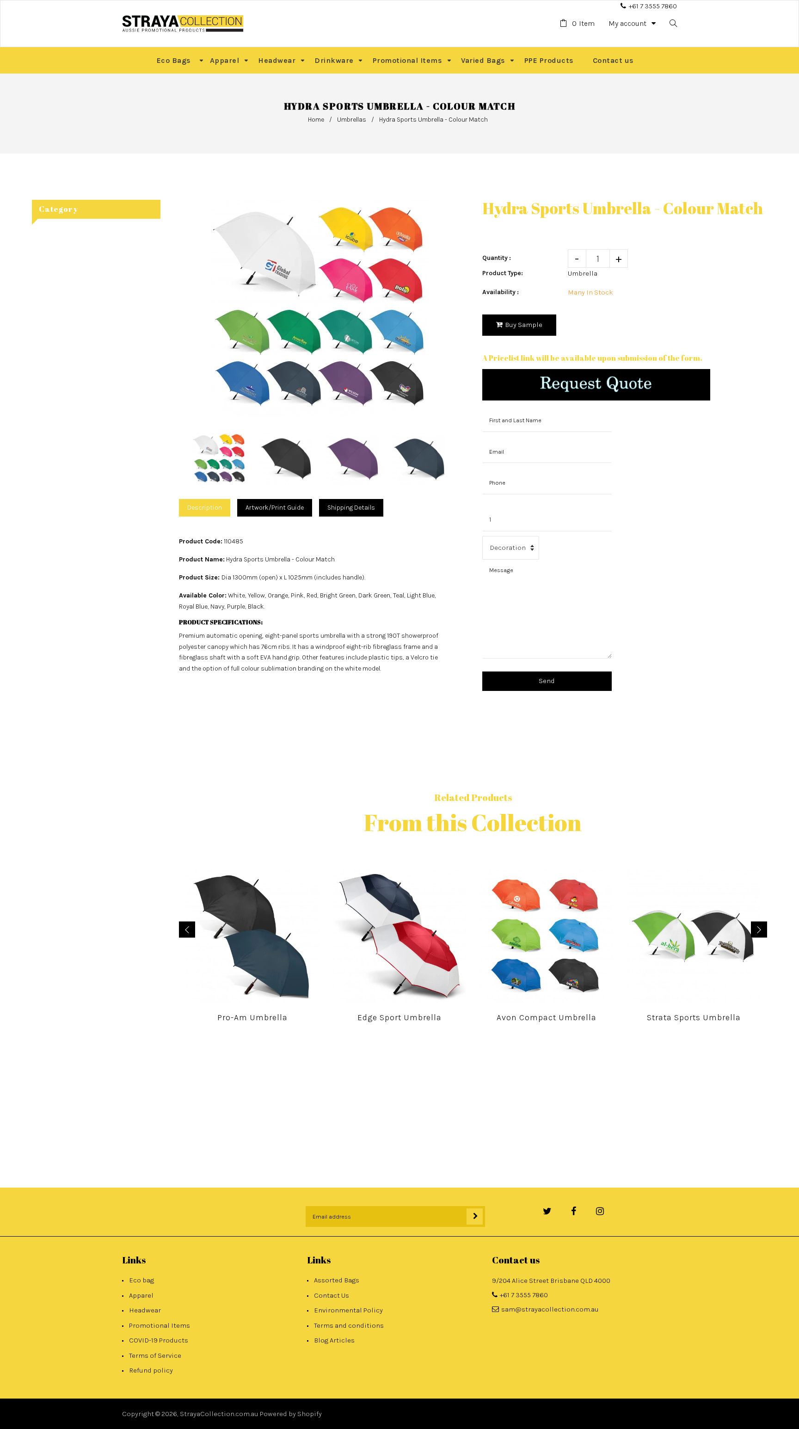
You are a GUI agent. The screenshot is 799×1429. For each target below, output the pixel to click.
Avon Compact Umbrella (546, 1017)
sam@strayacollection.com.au (550, 1309)
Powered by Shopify (291, 1414)
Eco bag (141, 1280)
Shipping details (351, 507)
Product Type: (502, 273)
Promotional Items (159, 1325)
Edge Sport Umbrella (399, 1017)
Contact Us (331, 1295)
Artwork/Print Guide (275, 507)
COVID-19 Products (158, 1340)
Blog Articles (334, 1340)
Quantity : (496, 258)
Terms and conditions (349, 1325)
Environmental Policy (348, 1310)
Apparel (141, 1295)
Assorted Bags (336, 1280)
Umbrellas (351, 119)
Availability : (500, 292)
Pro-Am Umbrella (252, 1017)
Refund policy (151, 1370)
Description (204, 507)
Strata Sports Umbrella (694, 1017)
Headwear (145, 1310)
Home (316, 119)
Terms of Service (155, 1355)
